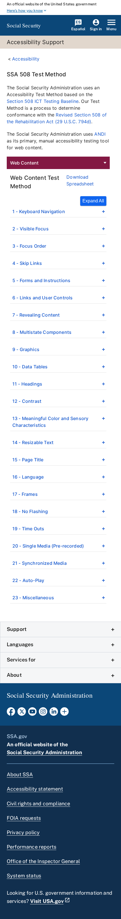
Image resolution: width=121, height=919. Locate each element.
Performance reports (31, 847)
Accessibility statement (35, 789)
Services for (21, 660)
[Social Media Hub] (64, 713)
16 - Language (28, 477)
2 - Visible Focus (30, 229)
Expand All (93, 200)
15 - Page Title (27, 459)
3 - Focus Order (29, 246)
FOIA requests (24, 818)
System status (24, 876)
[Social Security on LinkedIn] (54, 713)
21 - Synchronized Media (39, 563)
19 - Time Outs (28, 528)
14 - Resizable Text (32, 442)
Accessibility (25, 59)
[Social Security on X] (21, 713)
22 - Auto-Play (28, 580)
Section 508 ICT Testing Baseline (43, 101)
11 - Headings (27, 384)
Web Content (24, 163)
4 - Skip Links (27, 263)
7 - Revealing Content (36, 315)
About (14, 675)
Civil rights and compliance (38, 803)
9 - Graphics (25, 349)
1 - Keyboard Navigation (38, 211)
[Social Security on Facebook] (11, 713)
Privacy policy (23, 832)
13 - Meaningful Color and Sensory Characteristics (50, 422)
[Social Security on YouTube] (32, 713)
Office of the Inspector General (43, 861)
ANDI (100, 134)
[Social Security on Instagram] (43, 713)
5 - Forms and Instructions (41, 280)
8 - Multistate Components (41, 332)
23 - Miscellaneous (33, 597)
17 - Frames (25, 494)
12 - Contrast (26, 401)
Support (16, 629)
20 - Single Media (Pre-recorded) (48, 546)
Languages (20, 644)
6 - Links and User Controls (42, 297)
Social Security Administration (44, 752)
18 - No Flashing (30, 511)
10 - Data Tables (30, 366)
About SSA (20, 774)
